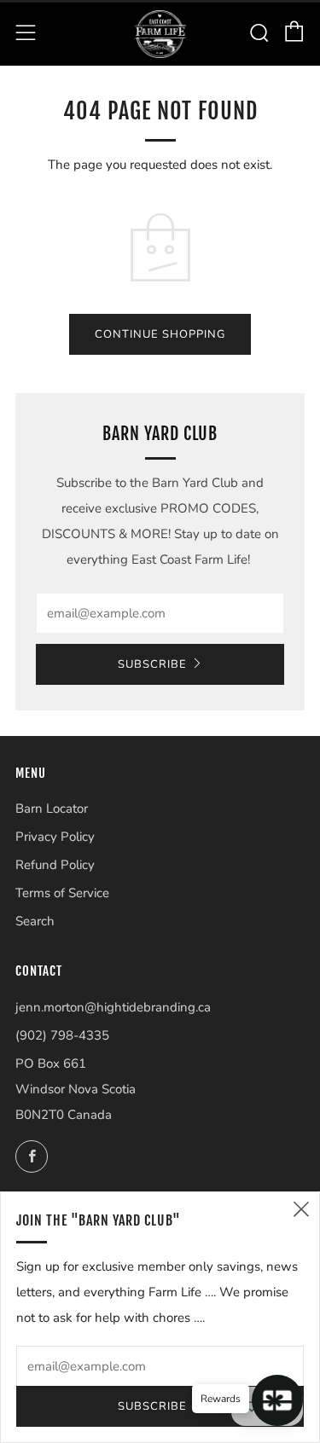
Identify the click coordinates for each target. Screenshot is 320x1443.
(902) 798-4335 (62, 1035)
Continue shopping (160, 334)
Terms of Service (62, 892)
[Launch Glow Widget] (277, 1400)
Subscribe (152, 664)
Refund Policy (55, 864)
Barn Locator (51, 808)
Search (35, 921)
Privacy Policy (55, 836)
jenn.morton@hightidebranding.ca (113, 1007)
